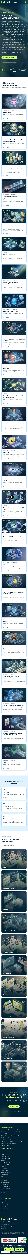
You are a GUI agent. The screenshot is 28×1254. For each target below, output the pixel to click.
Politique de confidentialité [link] (19, 1252)
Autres (2, 1154)
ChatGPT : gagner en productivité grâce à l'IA (10, 1131)
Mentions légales (4, 1200)
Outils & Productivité (5, 1172)
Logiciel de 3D (4, 1166)
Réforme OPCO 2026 (5, 1188)
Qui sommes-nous (5, 1182)
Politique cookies (4, 1210)
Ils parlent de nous (5, 1184)
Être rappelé (15, 1106)
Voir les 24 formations (8, 57)
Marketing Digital (4, 1170)
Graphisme (3, 1160)
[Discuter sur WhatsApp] (25, 1239)
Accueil (2, 9)
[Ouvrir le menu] (25, 2)
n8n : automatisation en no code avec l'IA (9, 1129)
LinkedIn (4, 1228)
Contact (3, 1192)
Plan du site (3, 1206)
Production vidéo (4, 1174)
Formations (8, 9)
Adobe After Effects (5, 1145)
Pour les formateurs (5, 1186)
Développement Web (5, 1158)
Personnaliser (5, 1252)
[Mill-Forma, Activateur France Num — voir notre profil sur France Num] (22, 1240)
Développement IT (5, 1156)
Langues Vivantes (5, 1164)
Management (4, 1168)
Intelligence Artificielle (5, 1162)
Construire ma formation (9, 61)
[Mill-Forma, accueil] (9, 2)
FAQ (2, 1194)
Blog (2, 1190)
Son (2, 1176)
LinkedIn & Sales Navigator (7, 1133)
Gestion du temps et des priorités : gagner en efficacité (12, 1139)
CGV (2, 1202)
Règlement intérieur (5, 1204)
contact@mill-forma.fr (7, 1226)
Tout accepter (9, 1249)
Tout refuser (19, 1249)
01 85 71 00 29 (6, 1224)
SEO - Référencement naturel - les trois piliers (10, 1135)
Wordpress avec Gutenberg (7, 1137)
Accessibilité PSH (5, 1208)
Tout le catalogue (6, 91)
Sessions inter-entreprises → (7, 1148)
